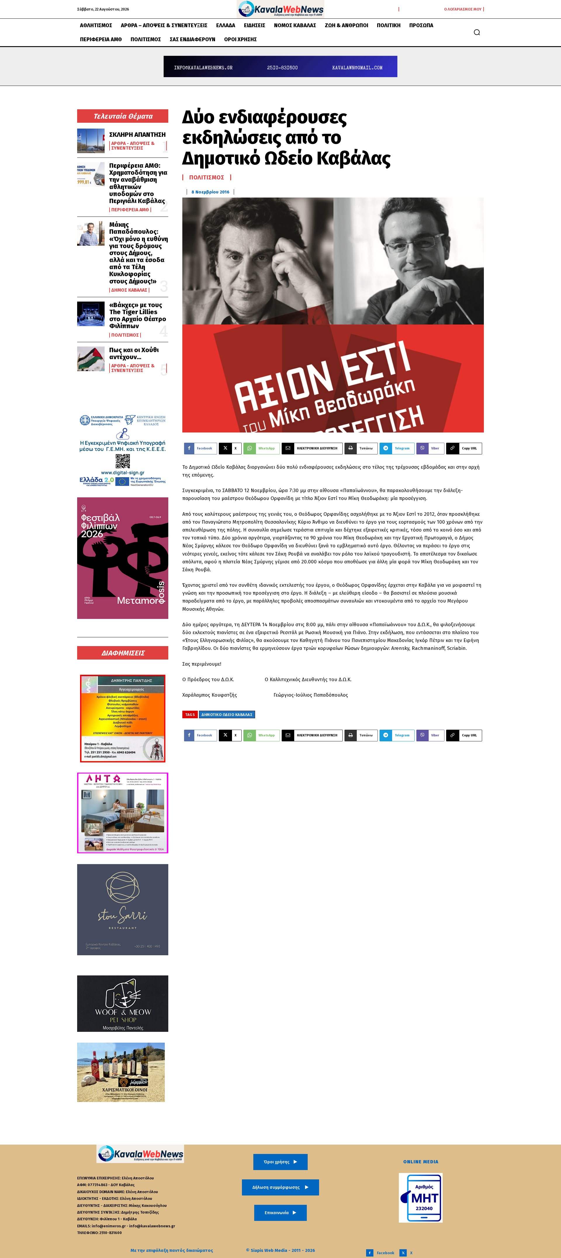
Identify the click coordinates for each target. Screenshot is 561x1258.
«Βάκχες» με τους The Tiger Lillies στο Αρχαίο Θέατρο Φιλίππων (137, 315)
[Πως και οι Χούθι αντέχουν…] (91, 359)
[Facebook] (369, 1253)
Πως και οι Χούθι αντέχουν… (134, 353)
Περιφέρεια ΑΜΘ (130, 209)
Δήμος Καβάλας (129, 290)
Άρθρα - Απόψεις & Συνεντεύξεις (133, 145)
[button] (477, 32)
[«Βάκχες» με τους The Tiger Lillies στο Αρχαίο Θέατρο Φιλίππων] (91, 314)
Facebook (385, 1253)
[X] (403, 1253)
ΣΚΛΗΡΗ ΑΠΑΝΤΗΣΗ (137, 135)
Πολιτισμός (125, 335)
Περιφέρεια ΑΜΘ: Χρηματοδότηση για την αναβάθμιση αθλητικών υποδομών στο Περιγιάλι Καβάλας (138, 183)
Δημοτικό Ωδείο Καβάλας (227, 714)
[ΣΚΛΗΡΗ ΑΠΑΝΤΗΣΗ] (91, 141)
